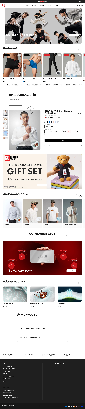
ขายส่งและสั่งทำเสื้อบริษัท (7, 366)
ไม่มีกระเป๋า (51, 126)
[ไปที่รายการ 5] (5, 140)
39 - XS (47, 131)
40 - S (51, 131)
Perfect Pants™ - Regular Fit (49, 79)
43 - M (64, 131)
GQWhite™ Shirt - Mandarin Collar (69, 79)
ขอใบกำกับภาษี (5, 373)
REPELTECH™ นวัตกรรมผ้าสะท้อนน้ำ (39, 304)
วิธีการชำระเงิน (5, 370)
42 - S (60, 131)
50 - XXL (62, 134)
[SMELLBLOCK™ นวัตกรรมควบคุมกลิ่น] (70, 294)
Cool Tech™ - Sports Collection (30, 79)
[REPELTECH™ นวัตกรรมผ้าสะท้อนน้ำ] (42, 294)
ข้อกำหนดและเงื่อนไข (7, 380)
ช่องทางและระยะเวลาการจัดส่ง (8, 375)
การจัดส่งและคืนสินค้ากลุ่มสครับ (9, 376)
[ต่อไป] (55, 1)
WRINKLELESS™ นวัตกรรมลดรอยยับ (12, 304)
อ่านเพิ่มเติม (5, 306)
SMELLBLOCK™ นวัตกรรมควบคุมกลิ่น (67, 304)
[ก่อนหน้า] (30, 1)
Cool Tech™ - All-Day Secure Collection (9, 79)
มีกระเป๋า (47, 126)
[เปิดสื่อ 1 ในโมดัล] (25, 130)
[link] (10, 397)
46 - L (78, 131)
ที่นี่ (49, 237)
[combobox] (80, 1)
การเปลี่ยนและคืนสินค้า (7, 371)
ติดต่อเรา (4, 381)
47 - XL (47, 134)
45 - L (74, 131)
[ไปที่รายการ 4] (5, 133)
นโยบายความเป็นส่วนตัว (7, 378)
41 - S (56, 131)
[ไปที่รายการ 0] (5, 113)
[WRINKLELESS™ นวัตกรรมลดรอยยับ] (15, 294)
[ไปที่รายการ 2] (5, 120)
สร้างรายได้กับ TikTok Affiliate (9, 368)
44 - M (69, 131)
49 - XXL (56, 134)
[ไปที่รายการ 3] (5, 126)
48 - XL (51, 134)
